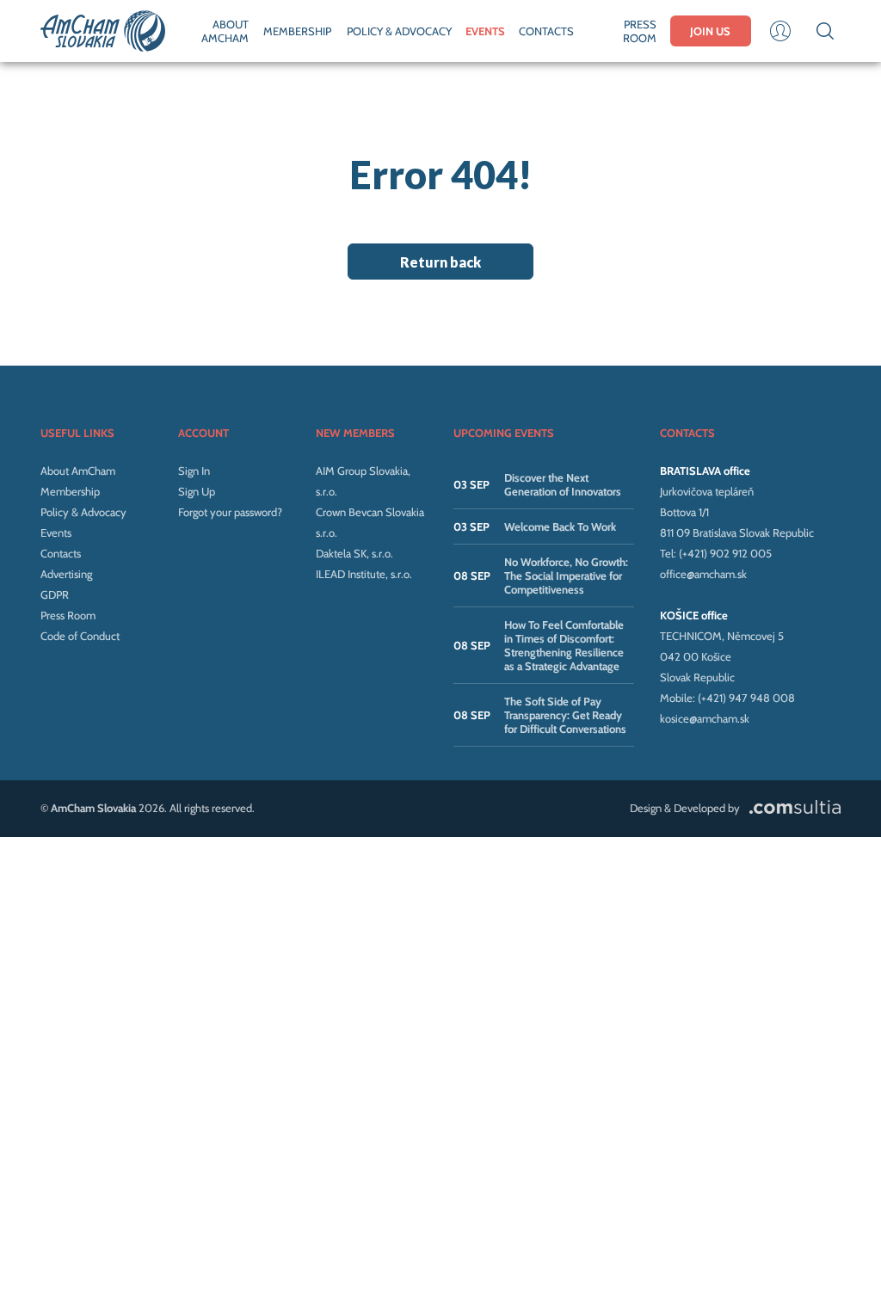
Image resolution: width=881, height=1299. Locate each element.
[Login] (780, 30)
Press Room (67, 615)
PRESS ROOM (639, 31)
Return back (440, 262)
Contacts (60, 553)
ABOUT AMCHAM (225, 31)
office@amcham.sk (703, 574)
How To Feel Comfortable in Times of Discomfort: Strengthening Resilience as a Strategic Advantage (564, 645)
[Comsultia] (791, 808)
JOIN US (710, 31)
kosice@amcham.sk (704, 718)
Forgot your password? (230, 512)
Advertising (66, 574)
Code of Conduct (80, 636)
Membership (70, 491)
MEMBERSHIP (297, 31)
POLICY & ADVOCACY (399, 31)
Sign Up (196, 491)
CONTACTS (546, 31)
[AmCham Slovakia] (102, 31)
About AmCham (77, 470)
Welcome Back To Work (560, 526)
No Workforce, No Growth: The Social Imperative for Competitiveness (566, 575)
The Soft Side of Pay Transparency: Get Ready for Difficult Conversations (565, 715)
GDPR (54, 594)
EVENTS (485, 31)
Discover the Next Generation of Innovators (562, 484)
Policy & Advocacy (83, 512)
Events (55, 532)
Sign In (194, 470)
